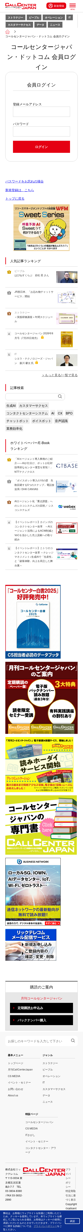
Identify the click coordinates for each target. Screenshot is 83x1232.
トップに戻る (14, 198)
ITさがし (30, 1135)
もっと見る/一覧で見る (61, 375)
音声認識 (61, 420)
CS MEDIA (14, 1076)
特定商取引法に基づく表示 (71, 1195)
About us (13, 1095)
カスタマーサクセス (19, 24)
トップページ (15, 1063)
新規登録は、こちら (19, 190)
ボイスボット (41, 420)
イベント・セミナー (19, 1082)
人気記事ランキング (25, 260)
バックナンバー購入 (32, 1020)
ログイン (41, 146)
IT (70, 17)
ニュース (55, 24)
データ (40, 24)
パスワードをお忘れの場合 (24, 181)
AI (52, 413)
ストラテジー (15, 17)
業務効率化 (14, 428)
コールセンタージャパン (39, 1122)
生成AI (11, 405)
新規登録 (59, 5)
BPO (69, 413)
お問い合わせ (15, 1089)
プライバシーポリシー (68, 1177)
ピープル (34, 17)
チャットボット (17, 420)
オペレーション (54, 17)
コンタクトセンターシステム (27, 413)
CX (60, 413)
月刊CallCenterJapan (20, 1069)
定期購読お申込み (30, 1007)
